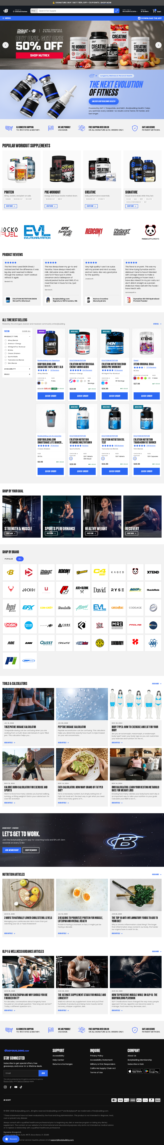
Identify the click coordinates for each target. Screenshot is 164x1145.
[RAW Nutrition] (28, 643)
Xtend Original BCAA (144, 364)
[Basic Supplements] (10, 625)
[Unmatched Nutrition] (46, 589)
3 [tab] (78, 66)
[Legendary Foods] (117, 643)
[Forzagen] (82, 625)
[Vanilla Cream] (42, 383)
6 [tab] (85, 66)
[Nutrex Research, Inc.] (46, 572)
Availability (10, 369)
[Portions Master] (28, 625)
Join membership (11, 850)
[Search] (116, 10)
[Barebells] (64, 607)
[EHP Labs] (82, 643)
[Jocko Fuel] (28, 589)
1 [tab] (74, 66)
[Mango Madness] (138, 378)
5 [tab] (82, 66)
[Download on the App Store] (135, 1071)
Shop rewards (31, 850)
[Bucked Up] (10, 589)
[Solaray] (153, 625)
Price (6, 374)
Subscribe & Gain (136, 1064)
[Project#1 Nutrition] (46, 625)
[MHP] (135, 589)
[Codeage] (135, 607)
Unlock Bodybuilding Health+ (104, 101)
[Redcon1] (64, 572)
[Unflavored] (71, 458)
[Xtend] (153, 572)
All (19, 559)
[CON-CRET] (46, 607)
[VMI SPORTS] (99, 625)
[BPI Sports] (10, 607)
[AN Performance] (153, 643)
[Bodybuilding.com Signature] (10, 572)
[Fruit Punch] (74, 381)
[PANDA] (135, 572)
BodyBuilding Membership (140, 1060)
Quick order (50, 395)
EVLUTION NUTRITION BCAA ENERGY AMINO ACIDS (82, 365)
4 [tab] (80, 66)
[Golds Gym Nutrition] (99, 643)
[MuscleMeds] (153, 589)
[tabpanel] (82, 45)
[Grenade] (117, 607)
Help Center (58, 1060)
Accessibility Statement (101, 1060)
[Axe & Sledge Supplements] (82, 589)
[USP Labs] (28, 660)
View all (156, 324)
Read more (155, 684)
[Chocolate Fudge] (39, 383)
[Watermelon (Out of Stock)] (81, 381)
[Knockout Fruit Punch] (142, 378)
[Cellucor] (99, 572)
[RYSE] (117, 589)
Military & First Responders (102, 1064)
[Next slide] (158, 45)
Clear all (26, 331)
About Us (132, 1055)
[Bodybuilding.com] (6, 10)
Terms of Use (96, 1072)
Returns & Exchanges (63, 1064)
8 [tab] (89, 66)
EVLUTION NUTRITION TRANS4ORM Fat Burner (145, 440)
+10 (149, 378)
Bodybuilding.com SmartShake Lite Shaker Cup (49, 442)
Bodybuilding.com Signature (49, 360)
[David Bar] (99, 589)
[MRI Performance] (117, 625)
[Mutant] (82, 572)
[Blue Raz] (103, 383)
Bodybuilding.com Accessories (49, 436)
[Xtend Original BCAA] (146, 343)
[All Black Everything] (10, 643)
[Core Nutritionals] (64, 625)
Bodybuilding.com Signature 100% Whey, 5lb (50, 365)
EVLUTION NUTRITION (78, 360)
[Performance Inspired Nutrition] (10, 660)
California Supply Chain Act (103, 1068)
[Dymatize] (28, 572)
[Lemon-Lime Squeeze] (145, 378)
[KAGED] (117, 572)
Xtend (136, 360)
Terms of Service (23, 1081)
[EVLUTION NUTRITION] (99, 607)
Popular (9, 559)
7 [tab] (87, 66)
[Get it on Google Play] (152, 1071)
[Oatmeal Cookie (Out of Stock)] (46, 383)
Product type (11, 336)
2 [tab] (76, 66)
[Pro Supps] (64, 589)
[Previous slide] (5, 45)
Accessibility (58, 1055)
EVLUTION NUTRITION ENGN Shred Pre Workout (114, 365)
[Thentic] (64, 643)
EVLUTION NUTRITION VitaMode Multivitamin (81, 440)
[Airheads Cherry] (135, 378)
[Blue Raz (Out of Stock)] (78, 381)
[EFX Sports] (28, 607)
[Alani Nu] (82, 607)
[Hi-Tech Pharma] (153, 607)
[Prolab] (135, 625)
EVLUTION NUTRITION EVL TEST (113, 440)
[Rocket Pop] (71, 381)
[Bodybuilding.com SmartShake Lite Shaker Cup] (50, 418)
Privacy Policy (8, 1081)
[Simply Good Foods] (46, 643)
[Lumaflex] (135, 643)
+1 (84, 381)
